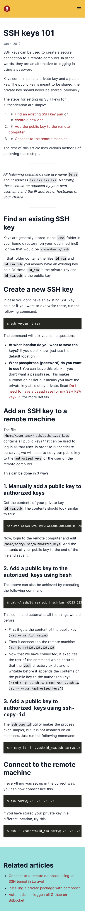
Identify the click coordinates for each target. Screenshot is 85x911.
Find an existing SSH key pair (39, 114)
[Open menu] (79, 8)
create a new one (29, 120)
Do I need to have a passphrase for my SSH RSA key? (45, 391)
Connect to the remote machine (41, 139)
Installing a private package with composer (44, 888)
